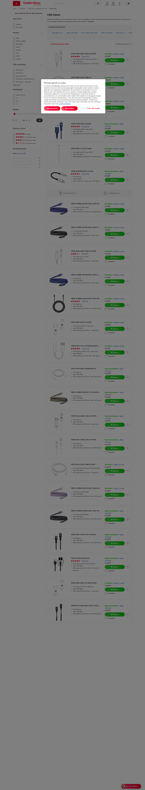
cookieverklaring (65, 104)
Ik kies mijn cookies (93, 108)
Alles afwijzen (69, 108)
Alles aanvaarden (52, 108)
